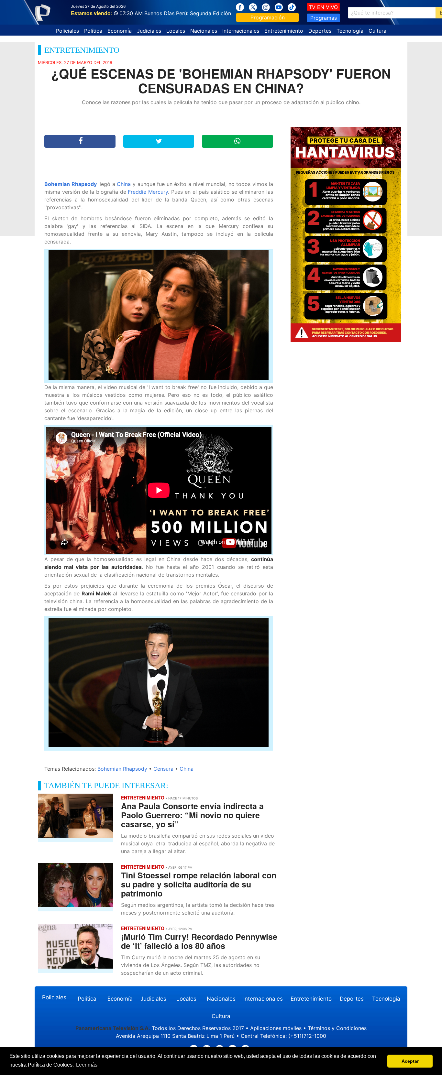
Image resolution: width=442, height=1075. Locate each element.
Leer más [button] (86, 1065)
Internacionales (240, 30)
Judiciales (149, 30)
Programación (267, 17)
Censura (163, 769)
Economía (119, 30)
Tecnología (350, 30)
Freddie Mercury (148, 192)
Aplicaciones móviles (276, 1028)
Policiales (67, 30)
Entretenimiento (283, 30)
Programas (323, 18)
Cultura (377, 30)
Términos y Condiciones (337, 1028)
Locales (175, 30)
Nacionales (203, 30)
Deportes (319, 30)
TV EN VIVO (323, 7)
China (124, 184)
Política (93, 30)
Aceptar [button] (410, 1061)
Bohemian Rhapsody (70, 184)
